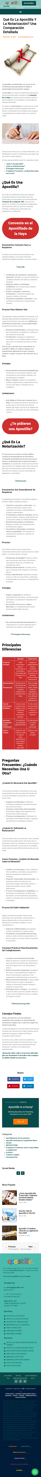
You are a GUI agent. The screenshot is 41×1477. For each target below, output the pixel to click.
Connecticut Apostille (15, 1405)
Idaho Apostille (24, 1409)
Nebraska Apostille (9, 1420)
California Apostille (21, 1403)
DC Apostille (26, 1405)
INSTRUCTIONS (12, 1145)
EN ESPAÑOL (29, 3)
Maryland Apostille (15, 1414)
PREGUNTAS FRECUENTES (20, 1378)
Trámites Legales (12, 1155)
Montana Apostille (26, 1418)
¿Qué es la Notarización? (15, 166)
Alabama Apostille (9, 1401)
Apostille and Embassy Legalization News (21, 1140)
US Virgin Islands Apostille (21, 1434)
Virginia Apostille (25, 1436)
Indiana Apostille (14, 1411)
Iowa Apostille (24, 1411)
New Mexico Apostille (29, 1422)
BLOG (32, 1378)
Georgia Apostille (25, 1407)
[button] (20, 11)
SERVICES (18, 1375)
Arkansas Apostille (9, 1403)
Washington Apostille (9, 1438)
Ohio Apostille (18, 1426)
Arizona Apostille (30, 1401)
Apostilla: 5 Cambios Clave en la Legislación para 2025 (28, 1231)
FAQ (8, 1378)
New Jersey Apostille (15, 1422)
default (8, 1143)
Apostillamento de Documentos (18, 1138)
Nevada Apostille (20, 1420)
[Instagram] (22, 1173)
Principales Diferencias (15, 169)
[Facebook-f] (18, 1173)
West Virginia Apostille (24, 1438)
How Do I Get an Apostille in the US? (27, 1212)
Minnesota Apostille (21, 1416)
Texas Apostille (8, 1434)
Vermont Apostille (14, 1436)
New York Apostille (9, 1424)
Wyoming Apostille (14, 1439)
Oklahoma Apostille (29, 1426)
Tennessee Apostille (29, 1432)
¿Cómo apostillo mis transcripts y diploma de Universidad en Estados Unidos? (28, 1196)
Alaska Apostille (20, 1401)
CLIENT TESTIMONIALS (31, 1375)
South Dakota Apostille (16, 1432)
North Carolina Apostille (22, 1424)
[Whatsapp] (16, 1381)
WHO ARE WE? (8, 1375)
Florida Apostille (14, 1407)
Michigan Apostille (9, 1416)
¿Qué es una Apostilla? (14, 164)
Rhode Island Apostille (16, 1430)
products (9, 1152)
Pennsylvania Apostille (21, 1428)
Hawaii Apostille (14, 1409)
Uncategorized (11, 1157)
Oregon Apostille (8, 1428)
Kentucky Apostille (14, 1412)
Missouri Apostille (14, 1418)
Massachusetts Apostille (29, 1414)
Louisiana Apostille (27, 1412)
